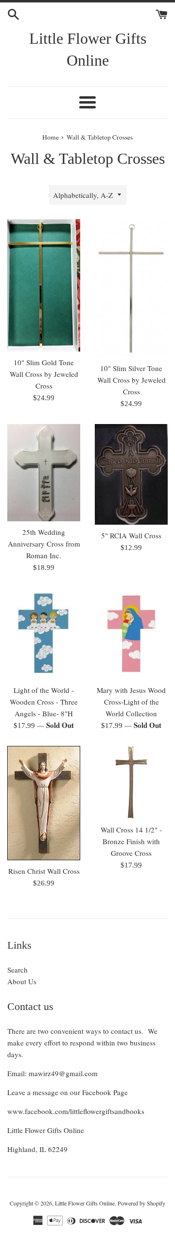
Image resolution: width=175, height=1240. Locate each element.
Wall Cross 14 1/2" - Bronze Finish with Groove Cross (131, 841)
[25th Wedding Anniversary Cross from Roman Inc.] (43, 472)
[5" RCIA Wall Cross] (131, 474)
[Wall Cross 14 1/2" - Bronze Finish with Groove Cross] (131, 782)
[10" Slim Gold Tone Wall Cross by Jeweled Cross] (43, 285)
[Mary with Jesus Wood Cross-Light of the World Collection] (131, 633)
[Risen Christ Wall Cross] (43, 803)
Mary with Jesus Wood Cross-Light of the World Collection (131, 701)
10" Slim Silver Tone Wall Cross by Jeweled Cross (131, 379)
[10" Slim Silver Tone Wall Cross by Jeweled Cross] (131, 288)
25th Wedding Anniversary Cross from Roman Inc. (44, 543)
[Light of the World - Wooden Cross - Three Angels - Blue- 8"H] (43, 633)
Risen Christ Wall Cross (44, 871)
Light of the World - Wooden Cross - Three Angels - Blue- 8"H (44, 701)
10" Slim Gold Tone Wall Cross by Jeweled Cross (44, 373)
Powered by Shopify (141, 1203)
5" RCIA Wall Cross (131, 535)
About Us (21, 981)
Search (17, 969)
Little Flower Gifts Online (87, 49)
